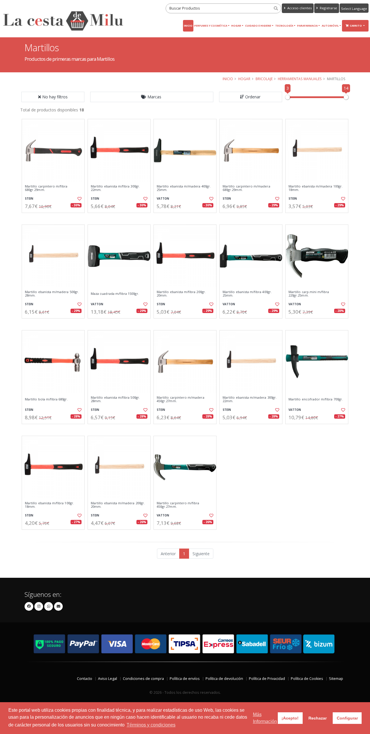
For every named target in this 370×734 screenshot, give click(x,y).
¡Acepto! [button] (290, 718)
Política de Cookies (307, 678)
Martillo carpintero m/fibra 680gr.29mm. (46, 188)
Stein (29, 198)
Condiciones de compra (143, 678)
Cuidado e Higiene (258, 25)
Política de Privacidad (267, 678)
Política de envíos (185, 678)
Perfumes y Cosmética (210, 25)
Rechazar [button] (317, 718)
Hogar (236, 25)
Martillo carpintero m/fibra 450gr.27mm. (178, 505)
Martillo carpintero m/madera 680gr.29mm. (246, 188)
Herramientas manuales (300, 78)
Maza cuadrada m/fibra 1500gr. (115, 293)
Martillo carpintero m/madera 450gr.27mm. (180, 399)
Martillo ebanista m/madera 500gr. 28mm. (52, 293)
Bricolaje (264, 78)
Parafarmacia (307, 25)
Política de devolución (224, 678)
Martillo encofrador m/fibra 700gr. (315, 399)
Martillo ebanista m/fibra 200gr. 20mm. (181, 293)
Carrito (356, 25)
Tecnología (284, 25)
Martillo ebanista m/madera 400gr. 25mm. (184, 188)
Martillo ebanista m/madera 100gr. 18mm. (315, 188)
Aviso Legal (107, 678)
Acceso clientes (299, 8)
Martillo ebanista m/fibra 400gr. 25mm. (247, 293)
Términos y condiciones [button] (151, 724)
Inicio (188, 25)
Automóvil (330, 25)
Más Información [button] (265, 718)
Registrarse (328, 8)
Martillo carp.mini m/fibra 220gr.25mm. (308, 293)
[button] (151, 97)
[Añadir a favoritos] (79, 199)
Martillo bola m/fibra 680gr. (46, 399)
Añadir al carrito (55, 218)
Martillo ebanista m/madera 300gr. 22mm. (250, 399)
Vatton (163, 198)
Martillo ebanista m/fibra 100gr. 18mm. (49, 505)
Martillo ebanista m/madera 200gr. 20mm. (118, 505)
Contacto (84, 678)
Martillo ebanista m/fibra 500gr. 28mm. (115, 399)
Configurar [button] (347, 718)
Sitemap (336, 678)
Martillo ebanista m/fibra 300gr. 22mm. (115, 188)
